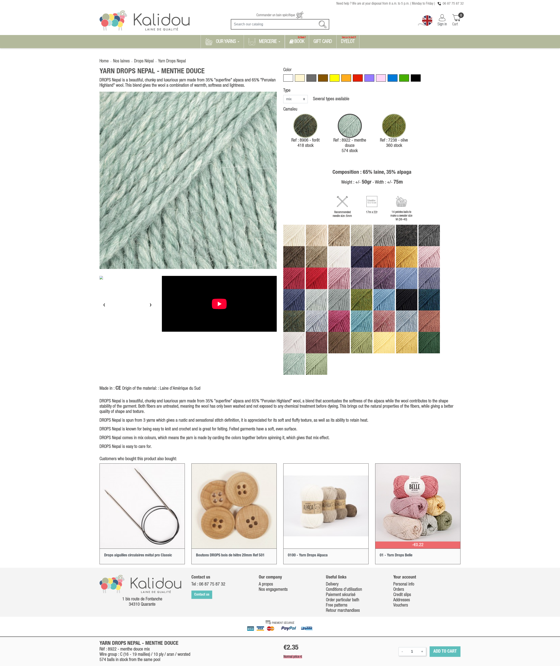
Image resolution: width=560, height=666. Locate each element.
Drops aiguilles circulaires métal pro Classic (138, 555)
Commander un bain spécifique (276, 15)
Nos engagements (273, 590)
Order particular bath (342, 600)
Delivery (332, 584)
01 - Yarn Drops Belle (396, 555)
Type (286, 91)
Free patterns (336, 605)
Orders (398, 590)
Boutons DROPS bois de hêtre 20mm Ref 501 (230, 555)
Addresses (401, 600)
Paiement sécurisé (340, 595)
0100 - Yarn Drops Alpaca (308, 555)
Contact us (201, 594)
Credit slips (402, 595)
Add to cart (445, 652)
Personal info (403, 584)
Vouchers (400, 605)
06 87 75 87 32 (453, 3)
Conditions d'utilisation (344, 590)
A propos (266, 584)
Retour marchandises (343, 611)
